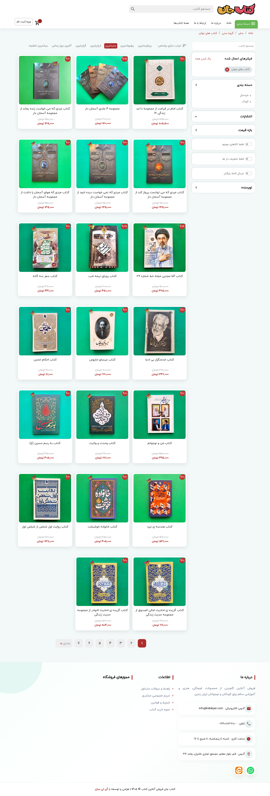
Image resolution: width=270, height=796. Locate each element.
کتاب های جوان (208, 33)
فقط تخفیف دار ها (233, 159)
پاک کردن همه (203, 59)
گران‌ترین (81, 46)
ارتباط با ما (200, 23)
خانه (229, 23)
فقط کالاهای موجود (233, 144)
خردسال (244, 95)
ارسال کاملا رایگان (234, 173)
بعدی (66, 643)
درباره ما (216, 23)
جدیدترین (110, 46)
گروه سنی (228, 33)
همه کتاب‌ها (181, 23)
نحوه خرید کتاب (159, 710)
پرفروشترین (127, 46)
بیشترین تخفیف (38, 46)
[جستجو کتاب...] (133, 9)
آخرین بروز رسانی (62, 46)
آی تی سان (101, 789)
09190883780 (227, 724)
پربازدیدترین (144, 46)
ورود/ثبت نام (24, 21)
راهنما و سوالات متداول (155, 689)
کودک (245, 102)
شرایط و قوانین (160, 703)
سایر (240, 33)
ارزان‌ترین (95, 46)
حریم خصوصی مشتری (156, 696)
